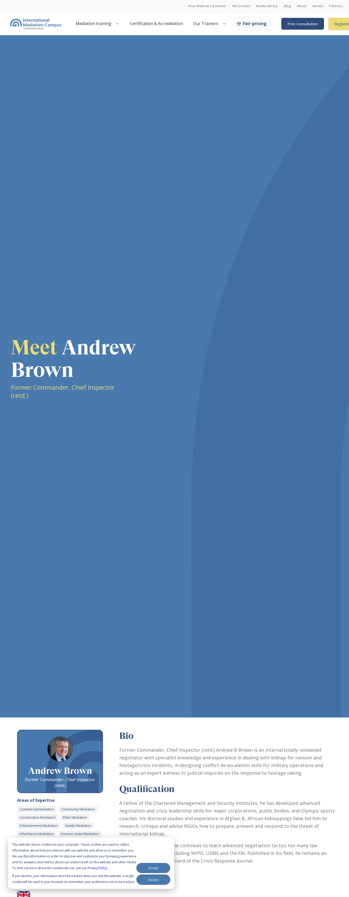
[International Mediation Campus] (35, 24)
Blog (287, 6)
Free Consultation (302, 23)
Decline (153, 880)
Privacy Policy (97, 868)
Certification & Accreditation (156, 23)
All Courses (241, 6)
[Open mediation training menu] (117, 24)
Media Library (267, 6)
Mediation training (93, 23)
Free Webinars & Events (207, 6)
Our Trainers (205, 23)
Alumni (317, 6)
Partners (336, 6)
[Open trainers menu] (224, 24)
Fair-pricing (254, 23)
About (301, 6)
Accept (153, 868)
